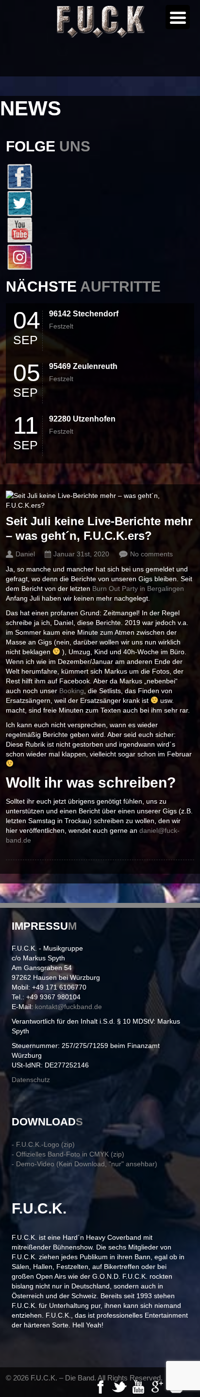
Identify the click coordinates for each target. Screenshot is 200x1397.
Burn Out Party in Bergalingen (138, 588)
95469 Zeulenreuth (83, 366)
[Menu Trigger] (178, 17)
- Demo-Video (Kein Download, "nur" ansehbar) (84, 1164)
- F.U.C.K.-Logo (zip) (43, 1144)
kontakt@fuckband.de (68, 1007)
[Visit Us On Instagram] (100, 256)
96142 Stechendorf (83, 314)
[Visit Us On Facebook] (100, 176)
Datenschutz (31, 1080)
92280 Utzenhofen (82, 419)
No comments (151, 554)
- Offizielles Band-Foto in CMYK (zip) (68, 1154)
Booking (71, 691)
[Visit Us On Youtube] (100, 230)
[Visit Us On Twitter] (100, 203)
